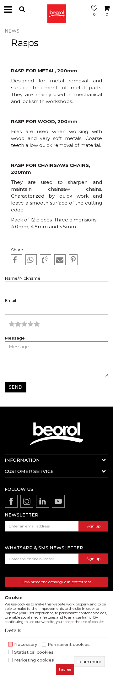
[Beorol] (56, 9)
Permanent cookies (69, 644)
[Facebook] (16, 260)
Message (15, 338)
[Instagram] (27, 501)
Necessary (25, 644)
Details (13, 630)
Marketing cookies (34, 660)
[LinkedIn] (42, 501)
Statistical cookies (34, 652)
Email (10, 300)
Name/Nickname (22, 278)
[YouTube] (58, 501)
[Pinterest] (73, 260)
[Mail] (60, 260)
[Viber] (45, 260)
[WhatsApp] (31, 260)
